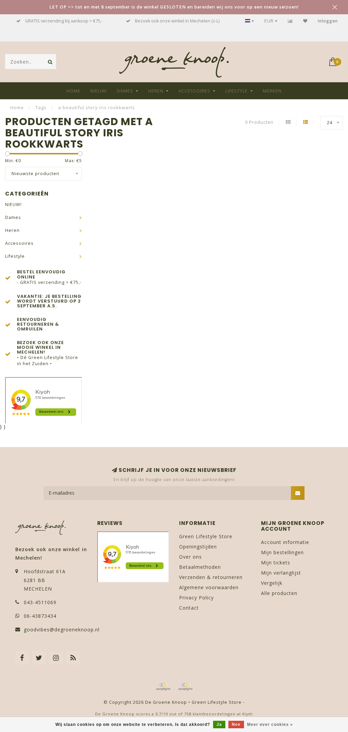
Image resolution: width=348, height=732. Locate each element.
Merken (272, 91)
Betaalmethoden (200, 567)
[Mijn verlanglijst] (305, 21)
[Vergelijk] (290, 21)
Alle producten (279, 593)
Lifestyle (236, 91)
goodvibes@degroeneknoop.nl (62, 629)
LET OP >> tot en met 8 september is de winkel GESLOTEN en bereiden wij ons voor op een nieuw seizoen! (174, 7)
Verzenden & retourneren (211, 577)
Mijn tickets (275, 562)
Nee (236, 724)
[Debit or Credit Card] (163, 687)
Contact (189, 608)
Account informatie (285, 542)
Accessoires (194, 91)
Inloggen (328, 21)
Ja (219, 724)
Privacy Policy (196, 597)
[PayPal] (185, 687)
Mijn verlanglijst (281, 572)
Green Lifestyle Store (205, 536)
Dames (125, 91)
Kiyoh (247, 714)
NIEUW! (98, 91)
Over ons (190, 557)
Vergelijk (271, 583)
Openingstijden (198, 546)
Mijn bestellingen (282, 552)
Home (74, 91)
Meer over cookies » (270, 724)
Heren (155, 91)
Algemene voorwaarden (209, 587)
